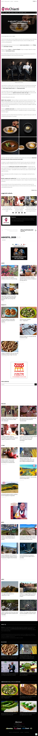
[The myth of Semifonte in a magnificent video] (9, 586)
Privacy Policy (21, 723)
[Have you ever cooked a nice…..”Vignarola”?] (28, 312)
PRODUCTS (16, 12)
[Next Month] (19, 237)
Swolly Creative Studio (21, 726)
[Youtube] (34, 1)
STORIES (6, 12)
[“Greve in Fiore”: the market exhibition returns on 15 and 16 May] (9, 270)
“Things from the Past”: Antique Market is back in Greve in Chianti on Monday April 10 (28, 279)
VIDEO (25, 12)
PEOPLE (12, 12)
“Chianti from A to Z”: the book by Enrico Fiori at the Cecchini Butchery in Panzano (11, 230)
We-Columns (21, 12)
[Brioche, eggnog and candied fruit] (28, 146)
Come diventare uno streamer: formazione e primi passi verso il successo (27, 556)
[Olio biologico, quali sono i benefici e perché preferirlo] (28, 666)
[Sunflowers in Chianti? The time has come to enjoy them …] (28, 470)
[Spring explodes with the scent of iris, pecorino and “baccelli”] (9, 706)
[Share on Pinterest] (22, 213)
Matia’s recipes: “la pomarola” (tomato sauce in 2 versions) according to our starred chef (7, 461)
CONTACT (11, 1)
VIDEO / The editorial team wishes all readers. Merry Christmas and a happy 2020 (26, 230)
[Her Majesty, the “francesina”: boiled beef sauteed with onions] (28, 689)
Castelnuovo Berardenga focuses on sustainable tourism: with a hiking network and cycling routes (28, 538)
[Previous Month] (17, 237)
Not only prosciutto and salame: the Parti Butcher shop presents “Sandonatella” (28, 419)
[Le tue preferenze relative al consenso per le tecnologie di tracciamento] (36, 734)
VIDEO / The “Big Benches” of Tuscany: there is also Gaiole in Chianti (8, 538)
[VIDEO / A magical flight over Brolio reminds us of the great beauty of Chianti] (28, 586)
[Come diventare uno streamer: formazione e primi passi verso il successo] (28, 548)
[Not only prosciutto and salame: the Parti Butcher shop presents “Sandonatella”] (28, 411)
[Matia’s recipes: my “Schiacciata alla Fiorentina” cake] (28, 329)
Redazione (23, 25)
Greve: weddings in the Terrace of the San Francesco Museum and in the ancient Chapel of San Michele (9, 556)
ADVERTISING (16, 1)
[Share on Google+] (19, 213)
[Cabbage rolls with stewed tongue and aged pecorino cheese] (28, 706)
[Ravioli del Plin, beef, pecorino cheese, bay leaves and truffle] (28, 128)
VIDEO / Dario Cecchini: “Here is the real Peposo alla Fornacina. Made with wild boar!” (9, 419)
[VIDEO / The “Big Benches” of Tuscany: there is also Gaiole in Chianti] (9, 529)
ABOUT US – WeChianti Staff (5, 1)
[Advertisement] (25, 5)
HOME (3, 12)
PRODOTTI (17, 27)
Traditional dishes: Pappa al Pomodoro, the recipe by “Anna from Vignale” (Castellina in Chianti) (9, 438)
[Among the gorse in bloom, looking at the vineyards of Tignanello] (9, 487)
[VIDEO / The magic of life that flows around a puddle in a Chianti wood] (28, 605)
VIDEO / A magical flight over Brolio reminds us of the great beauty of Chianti (28, 595)
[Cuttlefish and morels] (10, 128)
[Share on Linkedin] (25, 213)
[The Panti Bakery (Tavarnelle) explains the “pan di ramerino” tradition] (9, 312)
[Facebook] (33, 1)
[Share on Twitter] (16, 213)
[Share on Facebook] (13, 213)
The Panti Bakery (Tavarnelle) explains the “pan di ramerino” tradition (8, 320)
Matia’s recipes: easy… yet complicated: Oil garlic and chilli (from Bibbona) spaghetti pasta (27, 460)
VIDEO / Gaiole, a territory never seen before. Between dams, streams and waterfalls (9, 613)
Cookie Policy (18, 725)
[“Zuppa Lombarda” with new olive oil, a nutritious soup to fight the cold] (9, 346)
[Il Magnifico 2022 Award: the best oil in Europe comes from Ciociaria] (9, 666)
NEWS (9, 12)
